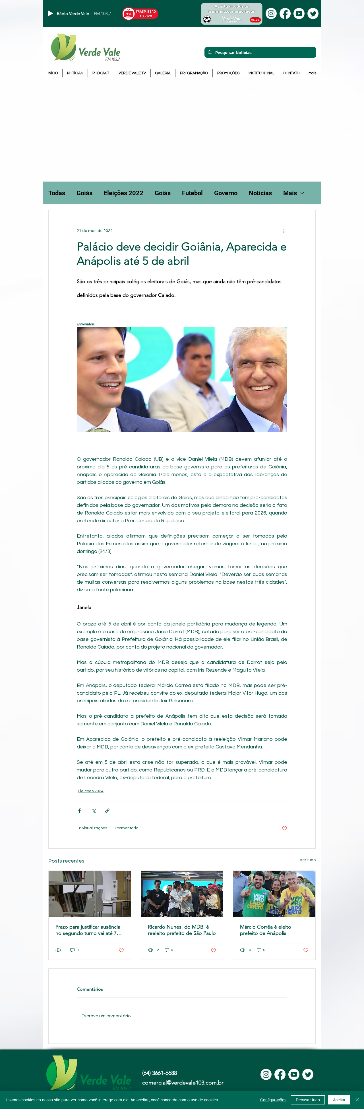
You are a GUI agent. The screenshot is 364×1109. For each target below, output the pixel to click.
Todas (56, 193)
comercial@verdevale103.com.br (183, 1082)
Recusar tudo (308, 1100)
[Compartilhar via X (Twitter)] (93, 810)
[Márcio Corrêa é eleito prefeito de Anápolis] (274, 894)
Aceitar (339, 1100)
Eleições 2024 (91, 791)
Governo (225, 193)
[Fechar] (357, 1099)
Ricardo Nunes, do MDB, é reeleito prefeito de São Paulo (182, 930)
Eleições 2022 (123, 193)
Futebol (192, 193)
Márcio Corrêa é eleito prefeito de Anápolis (265, 930)
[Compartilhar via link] (107, 810)
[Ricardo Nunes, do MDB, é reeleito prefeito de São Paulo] (182, 894)
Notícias (260, 193)
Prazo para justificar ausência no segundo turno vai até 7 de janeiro (87, 930)
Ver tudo (308, 860)
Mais (290, 193)
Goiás (84, 193)
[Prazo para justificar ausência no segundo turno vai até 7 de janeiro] (90, 894)
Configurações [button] (273, 1100)
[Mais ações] (283, 230)
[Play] (50, 13)
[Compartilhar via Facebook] (79, 810)
